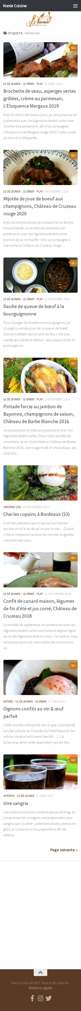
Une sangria (15, 803)
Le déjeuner (11, 84)
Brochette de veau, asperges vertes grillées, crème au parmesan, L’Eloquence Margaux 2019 (39, 98)
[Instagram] (40, 998)
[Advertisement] (40, 911)
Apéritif (9, 796)
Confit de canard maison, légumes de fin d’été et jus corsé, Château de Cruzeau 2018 (40, 608)
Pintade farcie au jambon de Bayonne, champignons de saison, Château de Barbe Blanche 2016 (38, 413)
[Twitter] (48, 998)
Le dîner (28, 84)
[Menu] (75, 5)
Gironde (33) (12, 507)
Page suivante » (64, 849)
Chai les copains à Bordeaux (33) (36, 514)
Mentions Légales (40, 988)
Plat (40, 84)
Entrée (8, 701)
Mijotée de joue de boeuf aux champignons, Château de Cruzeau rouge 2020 (39, 206)
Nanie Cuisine (15, 5)
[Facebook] (32, 998)
